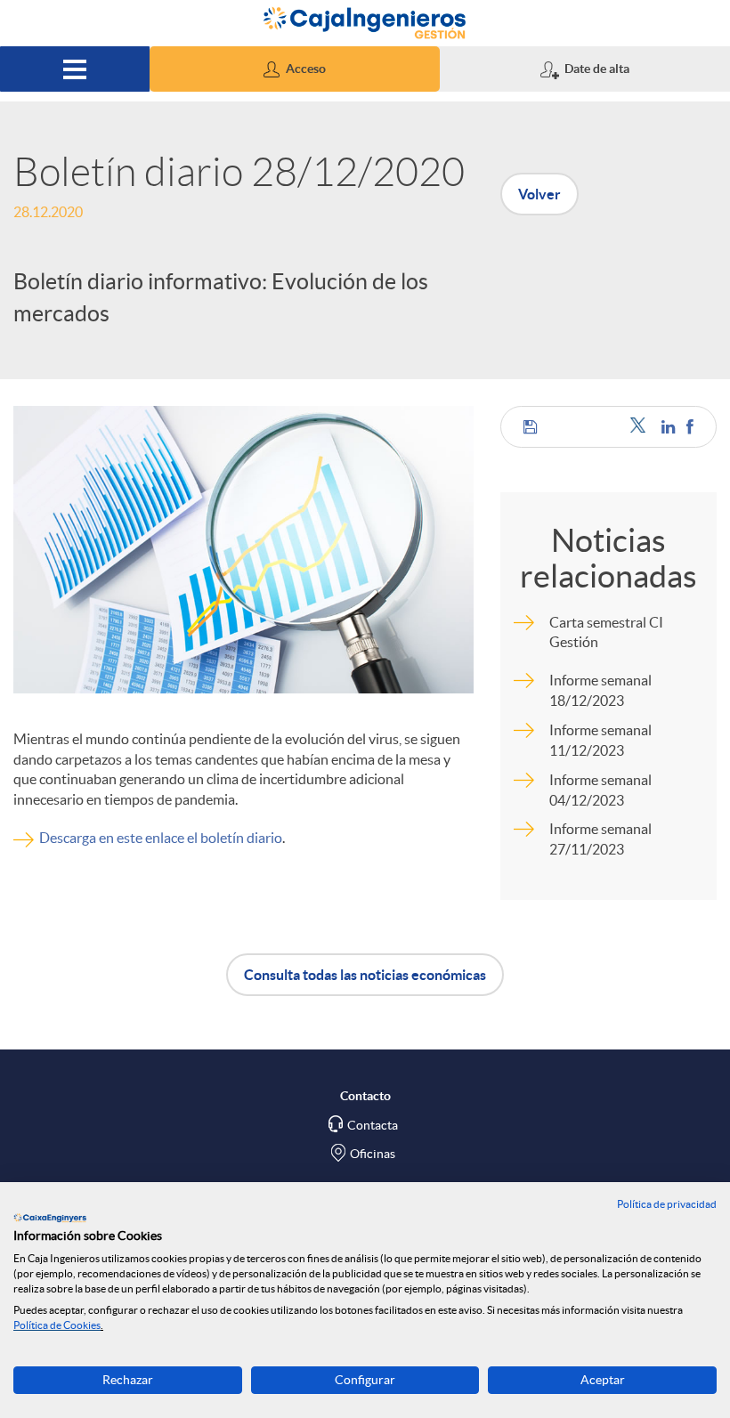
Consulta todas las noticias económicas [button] (365, 975)
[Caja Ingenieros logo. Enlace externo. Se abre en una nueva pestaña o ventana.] (49, 1218)
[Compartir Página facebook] (690, 426)
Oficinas (372, 1154)
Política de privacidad (667, 1204)
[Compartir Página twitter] (641, 426)
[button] (295, 69)
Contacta (372, 1125)
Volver (539, 194)
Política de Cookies (57, 1325)
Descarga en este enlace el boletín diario (160, 838)
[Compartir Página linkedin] (669, 426)
